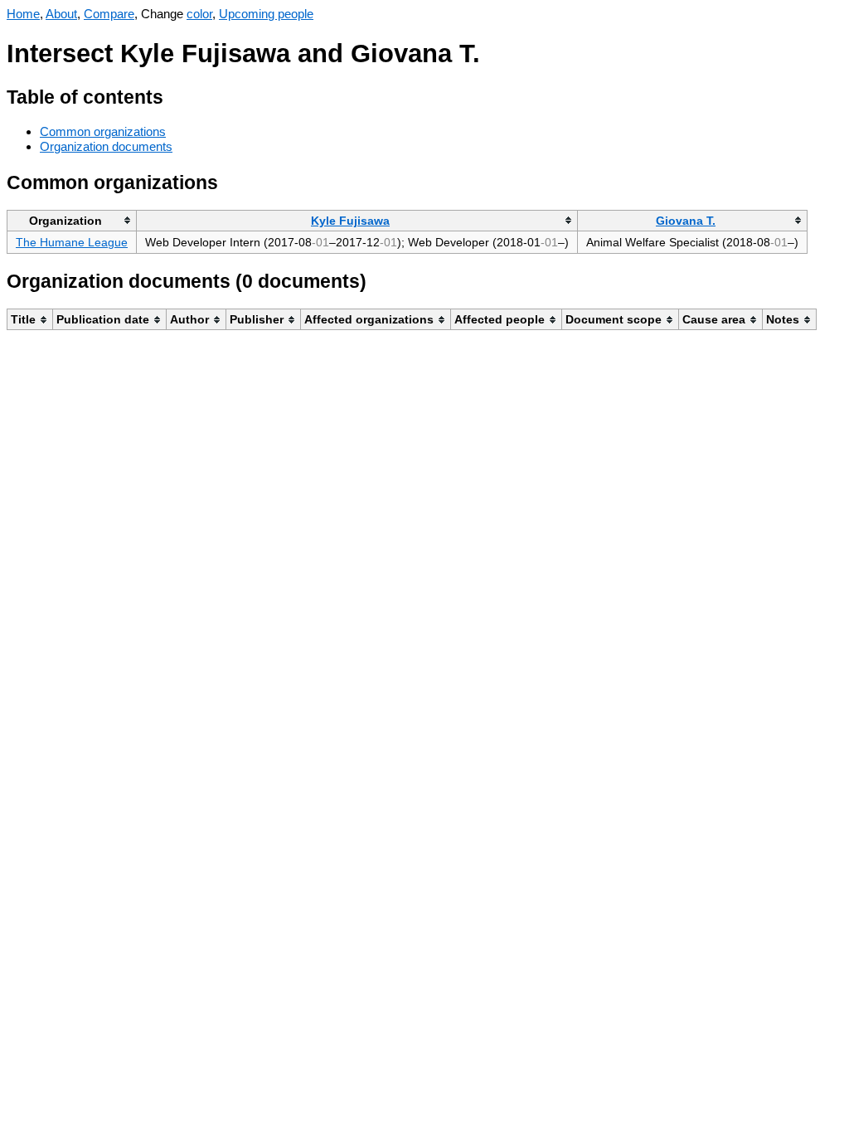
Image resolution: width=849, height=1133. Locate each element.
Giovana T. (686, 220)
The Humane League (72, 242)
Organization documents (106, 146)
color (199, 14)
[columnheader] (72, 220)
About (61, 14)
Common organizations (103, 131)
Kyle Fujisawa (350, 220)
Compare (109, 14)
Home (23, 14)
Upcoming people (266, 14)
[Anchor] (176, 95)
